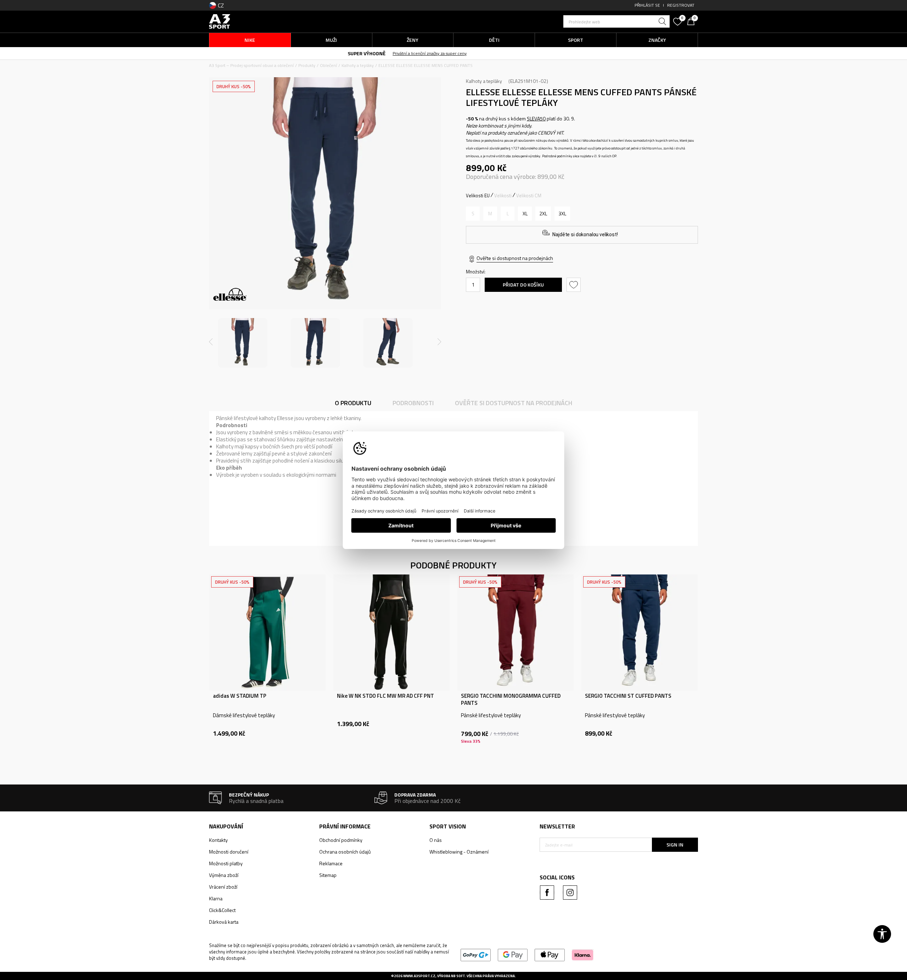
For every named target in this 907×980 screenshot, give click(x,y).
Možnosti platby (226, 863)
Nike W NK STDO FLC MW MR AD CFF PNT (385, 695)
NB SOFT (458, 976)
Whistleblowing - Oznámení (459, 851)
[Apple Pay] (550, 954)
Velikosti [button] (503, 195)
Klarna (215, 898)
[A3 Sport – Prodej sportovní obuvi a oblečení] (219, 21)
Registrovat (680, 5)
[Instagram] (570, 892)
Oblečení (328, 65)
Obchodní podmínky (340, 840)
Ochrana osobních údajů (345, 851)
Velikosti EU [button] (478, 195)
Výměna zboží (223, 875)
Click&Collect (222, 910)
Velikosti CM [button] (528, 195)
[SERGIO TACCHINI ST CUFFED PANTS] (639, 632)
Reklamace (331, 863)
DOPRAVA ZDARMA (393, 53)
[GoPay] (476, 954)
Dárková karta (223, 921)
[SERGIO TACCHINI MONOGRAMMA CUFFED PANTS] (515, 632)
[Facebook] (547, 892)
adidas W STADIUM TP (239, 695)
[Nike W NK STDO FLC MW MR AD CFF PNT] (391, 632)
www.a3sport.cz (419, 976)
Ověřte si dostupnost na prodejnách (515, 258)
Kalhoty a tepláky (358, 65)
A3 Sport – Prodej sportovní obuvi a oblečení (251, 65)
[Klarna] (582, 954)
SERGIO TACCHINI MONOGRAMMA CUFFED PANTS (510, 699)
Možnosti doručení (228, 851)
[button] (616, 21)
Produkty (306, 65)
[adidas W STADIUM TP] (267, 632)
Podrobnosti (413, 403)
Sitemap (328, 875)
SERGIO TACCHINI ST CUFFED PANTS (628, 695)
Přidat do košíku (523, 284)
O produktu (353, 403)
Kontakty (218, 840)
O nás (435, 840)
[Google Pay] (513, 954)
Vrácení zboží (223, 886)
